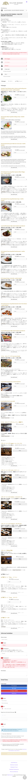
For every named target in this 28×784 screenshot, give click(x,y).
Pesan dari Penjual (4, 19)
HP (2, 706)
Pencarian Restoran (14, 771)
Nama (3, 698)
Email (3, 724)
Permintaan (3, 670)
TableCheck (14, 693)
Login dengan (3, 683)
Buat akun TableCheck (7, 733)
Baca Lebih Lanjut (14, 112)
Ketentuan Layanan (14, 764)
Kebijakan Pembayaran (14, 769)
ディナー (10, 81)
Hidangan (3, 81)
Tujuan (3, 642)
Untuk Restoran (14, 762)
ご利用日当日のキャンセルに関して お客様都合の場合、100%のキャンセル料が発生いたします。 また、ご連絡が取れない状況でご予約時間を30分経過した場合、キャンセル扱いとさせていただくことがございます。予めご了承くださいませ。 (14, 663)
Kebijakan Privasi (14, 767)
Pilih (20, 450)
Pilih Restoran (4, 8)
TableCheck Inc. (10, 774)
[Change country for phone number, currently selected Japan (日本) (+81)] (2, 709)
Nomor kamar (4, 637)
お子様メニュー (18, 81)
